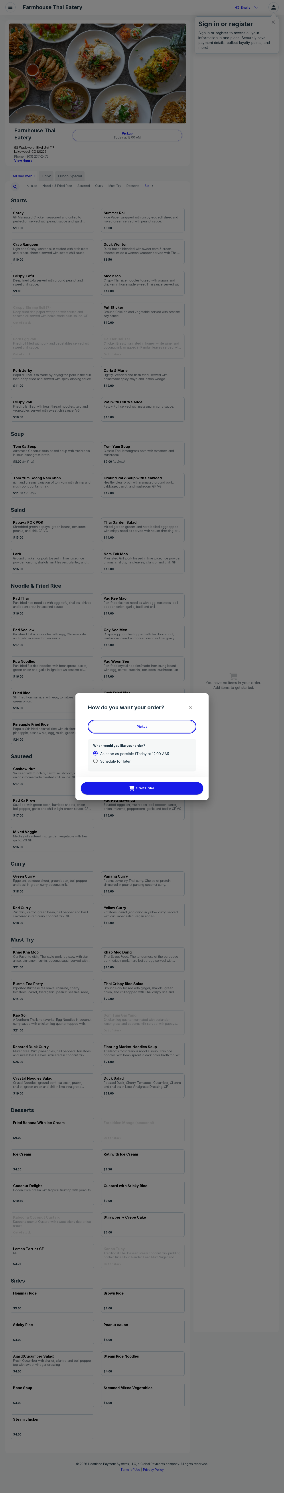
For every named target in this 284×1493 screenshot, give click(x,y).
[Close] (190, 707)
